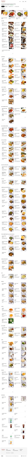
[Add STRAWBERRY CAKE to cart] (13, 48)
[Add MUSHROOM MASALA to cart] (13, 225)
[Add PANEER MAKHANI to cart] (25, 245)
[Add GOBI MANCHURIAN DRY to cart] (15, 16)
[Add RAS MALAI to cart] (13, 381)
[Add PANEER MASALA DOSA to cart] (13, 156)
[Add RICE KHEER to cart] (25, 381)
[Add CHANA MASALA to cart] (25, 198)
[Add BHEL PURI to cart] (25, 92)
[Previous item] (23, 9)
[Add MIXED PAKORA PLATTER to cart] (25, 84)
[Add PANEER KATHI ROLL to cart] (13, 103)
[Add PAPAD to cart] (25, 361)
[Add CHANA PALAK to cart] (25, 203)
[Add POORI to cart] (25, 303)
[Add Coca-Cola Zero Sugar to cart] (25, 439)
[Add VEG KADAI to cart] (13, 209)
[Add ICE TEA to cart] (13, 411)
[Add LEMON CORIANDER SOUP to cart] (13, 322)
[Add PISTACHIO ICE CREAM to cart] (25, 386)
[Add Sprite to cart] (13, 439)
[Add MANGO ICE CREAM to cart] (13, 386)
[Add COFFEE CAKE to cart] (13, 42)
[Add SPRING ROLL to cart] (25, 78)
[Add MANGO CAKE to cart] (25, 32)
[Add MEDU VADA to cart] (13, 67)
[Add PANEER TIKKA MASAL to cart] (7, 16)
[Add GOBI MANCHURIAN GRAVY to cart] (13, 131)
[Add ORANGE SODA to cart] (13, 444)
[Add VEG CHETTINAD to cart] (13, 220)
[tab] (3, 6)
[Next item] (25, 9)
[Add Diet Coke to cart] (13, 428)
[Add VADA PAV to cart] (13, 78)
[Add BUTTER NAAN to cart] (13, 287)
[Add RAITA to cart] (25, 350)
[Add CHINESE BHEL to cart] (13, 98)
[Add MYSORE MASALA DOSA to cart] (25, 162)
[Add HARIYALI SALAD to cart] (13, 367)
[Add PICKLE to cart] (13, 361)
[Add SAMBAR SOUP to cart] (13, 317)
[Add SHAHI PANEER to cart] (13, 250)
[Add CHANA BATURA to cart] (13, 264)
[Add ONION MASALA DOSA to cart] (25, 151)
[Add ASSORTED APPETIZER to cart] (25, 73)
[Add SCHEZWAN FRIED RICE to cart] (25, 137)
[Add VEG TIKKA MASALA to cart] (25, 225)
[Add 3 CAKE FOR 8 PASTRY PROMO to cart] (13, 53)
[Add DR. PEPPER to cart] (25, 433)
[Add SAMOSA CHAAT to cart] (13, 92)
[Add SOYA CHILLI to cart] (13, 123)
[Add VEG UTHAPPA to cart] (13, 184)
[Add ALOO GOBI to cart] (13, 203)
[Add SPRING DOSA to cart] (25, 156)
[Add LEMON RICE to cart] (25, 278)
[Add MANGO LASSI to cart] (13, 400)
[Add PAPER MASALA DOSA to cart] (25, 145)
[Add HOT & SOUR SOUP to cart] (25, 317)
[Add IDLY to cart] (25, 62)
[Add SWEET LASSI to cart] (25, 400)
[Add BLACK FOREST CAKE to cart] (13, 26)
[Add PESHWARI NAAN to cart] (25, 292)
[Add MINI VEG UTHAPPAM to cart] (25, 336)
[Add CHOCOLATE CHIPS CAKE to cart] (13, 32)
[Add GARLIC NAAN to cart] (25, 287)
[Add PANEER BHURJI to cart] (25, 250)
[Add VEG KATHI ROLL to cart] (25, 98)
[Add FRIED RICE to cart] (25, 131)
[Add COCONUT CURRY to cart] (25, 214)
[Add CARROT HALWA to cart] (25, 375)
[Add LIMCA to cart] (13, 433)
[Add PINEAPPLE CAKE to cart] (13, 37)
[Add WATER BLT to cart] (25, 417)
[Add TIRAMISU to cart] (13, 392)
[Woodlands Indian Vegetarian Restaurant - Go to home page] (3, 1)
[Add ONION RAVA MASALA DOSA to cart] (13, 170)
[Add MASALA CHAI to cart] (25, 411)
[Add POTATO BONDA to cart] (25, 67)
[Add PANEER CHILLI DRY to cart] (25, 112)
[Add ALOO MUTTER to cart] (25, 220)
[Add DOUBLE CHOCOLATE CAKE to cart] (25, 42)
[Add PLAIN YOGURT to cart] (13, 356)
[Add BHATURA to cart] (13, 298)
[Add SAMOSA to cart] (13, 62)
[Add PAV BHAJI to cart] (13, 270)
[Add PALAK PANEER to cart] (22, 16)
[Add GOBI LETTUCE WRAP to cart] (25, 117)
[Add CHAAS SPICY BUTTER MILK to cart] (25, 406)
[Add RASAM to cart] (13, 312)
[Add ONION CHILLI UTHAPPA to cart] (25, 184)
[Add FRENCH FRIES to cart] (13, 336)
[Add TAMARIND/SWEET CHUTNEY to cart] (13, 350)
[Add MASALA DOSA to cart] (13, 145)
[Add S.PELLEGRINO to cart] (13, 422)
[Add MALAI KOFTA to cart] (13, 231)
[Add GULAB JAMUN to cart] (13, 375)
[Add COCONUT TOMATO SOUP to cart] (25, 312)
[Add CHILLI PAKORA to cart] (13, 84)
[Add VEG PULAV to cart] (13, 278)
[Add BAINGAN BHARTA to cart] (25, 209)
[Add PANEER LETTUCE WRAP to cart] (13, 117)
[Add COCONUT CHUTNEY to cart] (25, 367)
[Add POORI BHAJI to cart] (25, 264)
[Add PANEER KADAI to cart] (13, 256)
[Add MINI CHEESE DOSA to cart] (13, 331)
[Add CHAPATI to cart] (13, 303)
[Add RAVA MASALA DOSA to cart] (25, 170)
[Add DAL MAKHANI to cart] (25, 192)
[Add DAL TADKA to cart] (13, 192)
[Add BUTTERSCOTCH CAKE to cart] (25, 37)
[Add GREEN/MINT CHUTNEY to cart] (25, 345)
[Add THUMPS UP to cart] (25, 422)
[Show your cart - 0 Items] (25, 1)
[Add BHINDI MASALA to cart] (13, 214)
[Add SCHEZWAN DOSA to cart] (13, 162)
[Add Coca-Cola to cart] (25, 428)
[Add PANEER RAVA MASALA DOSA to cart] (13, 176)
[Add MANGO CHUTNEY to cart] (13, 345)
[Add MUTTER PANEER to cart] (25, 239)
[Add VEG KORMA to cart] (25, 231)
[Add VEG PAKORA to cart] (13, 73)
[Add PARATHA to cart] (25, 298)
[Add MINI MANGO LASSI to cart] (25, 331)
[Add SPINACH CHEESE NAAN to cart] (13, 292)
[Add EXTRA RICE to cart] (25, 356)
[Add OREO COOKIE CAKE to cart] (25, 48)
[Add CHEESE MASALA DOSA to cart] (13, 151)
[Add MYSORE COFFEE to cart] (13, 417)
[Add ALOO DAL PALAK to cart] (13, 198)
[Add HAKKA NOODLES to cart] (13, 137)
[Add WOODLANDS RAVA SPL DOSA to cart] (25, 176)
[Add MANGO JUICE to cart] (13, 406)
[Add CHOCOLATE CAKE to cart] (25, 26)
